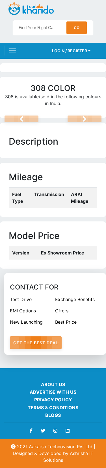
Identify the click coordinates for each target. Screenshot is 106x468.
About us (53, 384)
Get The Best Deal (35, 342)
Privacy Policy (53, 399)
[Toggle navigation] (12, 50)
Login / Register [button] (69, 50)
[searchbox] (53, 27)
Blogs (53, 415)
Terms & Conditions (53, 407)
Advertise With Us (53, 392)
